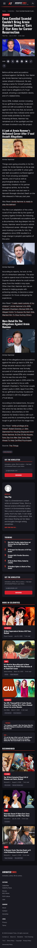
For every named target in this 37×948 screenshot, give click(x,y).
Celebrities (11, 11)
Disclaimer (20, 937)
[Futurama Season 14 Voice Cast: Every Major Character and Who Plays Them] (18, 799)
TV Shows (7, 774)
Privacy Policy (27, 940)
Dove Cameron (17, 713)
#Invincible (7, 785)
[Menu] (4, 3)
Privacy (4, 922)
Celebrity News (7, 888)
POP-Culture (6, 896)
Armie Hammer (7, 452)
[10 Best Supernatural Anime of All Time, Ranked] (18, 616)
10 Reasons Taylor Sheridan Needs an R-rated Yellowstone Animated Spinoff (17, 851)
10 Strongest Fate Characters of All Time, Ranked (19, 550)
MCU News (5, 893)
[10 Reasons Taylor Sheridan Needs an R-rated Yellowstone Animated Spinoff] (18, 835)
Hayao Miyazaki (14, 674)
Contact (4, 911)
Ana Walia (7, 710)
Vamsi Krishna (8, 671)
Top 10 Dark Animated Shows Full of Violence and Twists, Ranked (16, 778)
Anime (6, 661)
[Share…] (4, 66)
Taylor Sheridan (9, 858)
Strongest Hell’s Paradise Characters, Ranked (18, 556)
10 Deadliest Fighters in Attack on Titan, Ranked (19, 567)
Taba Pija (4, 35)
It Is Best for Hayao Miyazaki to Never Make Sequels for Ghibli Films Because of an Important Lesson (18, 666)
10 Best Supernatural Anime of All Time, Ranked (17, 632)
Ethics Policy (10, 940)
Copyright (19, 940)
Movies (4, 891)
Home (4, 11)
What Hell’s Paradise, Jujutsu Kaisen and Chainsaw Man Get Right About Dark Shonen (19, 544)
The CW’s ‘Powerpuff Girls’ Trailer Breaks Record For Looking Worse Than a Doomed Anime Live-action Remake (18, 705)
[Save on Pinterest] (8, 61)
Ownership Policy (7, 944)
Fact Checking (29, 937)
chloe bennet (8, 713)
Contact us (5, 937)
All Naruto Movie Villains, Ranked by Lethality (18, 562)
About (4, 908)
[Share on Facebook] (17, 61)
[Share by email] (26, 61)
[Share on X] (13, 61)
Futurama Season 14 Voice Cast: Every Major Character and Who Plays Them (17, 814)
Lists (6, 810)
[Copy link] (31, 61)
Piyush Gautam (8, 636)
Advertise (5, 914)
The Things (13, 446)
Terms (4, 925)
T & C (4, 940)
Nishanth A (7, 782)
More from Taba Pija (11, 527)
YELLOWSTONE (19, 858)
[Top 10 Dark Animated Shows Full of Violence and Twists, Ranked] (18, 762)
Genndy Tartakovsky (18, 785)
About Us (13, 937)
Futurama (7, 821)
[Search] (33, 3)
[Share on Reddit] (22, 61)
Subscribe (18, 475)
